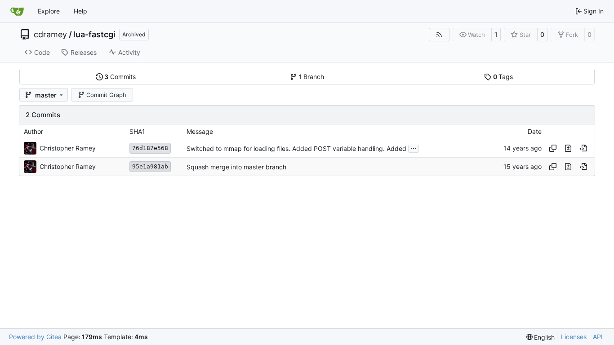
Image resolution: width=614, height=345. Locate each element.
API (598, 337)
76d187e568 (150, 148)
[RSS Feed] (439, 34)
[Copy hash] (553, 148)
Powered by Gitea (35, 337)
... (413, 147)
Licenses (574, 337)
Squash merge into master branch (236, 167)
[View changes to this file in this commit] (568, 148)
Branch (312, 76)
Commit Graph (106, 94)
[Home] (17, 11)
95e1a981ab (150, 166)
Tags (503, 76)
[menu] (540, 337)
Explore (49, 11)
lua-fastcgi (94, 34)
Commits (120, 76)
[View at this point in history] (583, 148)
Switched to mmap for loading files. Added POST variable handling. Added (296, 148)
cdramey (50, 34)
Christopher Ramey (68, 148)
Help (80, 11)
